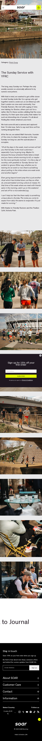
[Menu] (3, 7)
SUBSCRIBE (21, 376)
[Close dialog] (40, 355)
